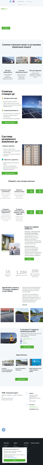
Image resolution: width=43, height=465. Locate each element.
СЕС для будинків (35, 70)
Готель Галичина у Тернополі (20, 369)
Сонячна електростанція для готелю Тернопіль (7, 370)
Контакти (32, 404)
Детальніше (24, 304)
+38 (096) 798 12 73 (33, 406)
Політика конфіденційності (12, 457)
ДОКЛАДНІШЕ (6, 28)
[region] (14, 455)
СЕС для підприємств (7, 71)
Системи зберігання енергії (21, 71)
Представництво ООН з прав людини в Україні (35, 370)
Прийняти (14, 460)
